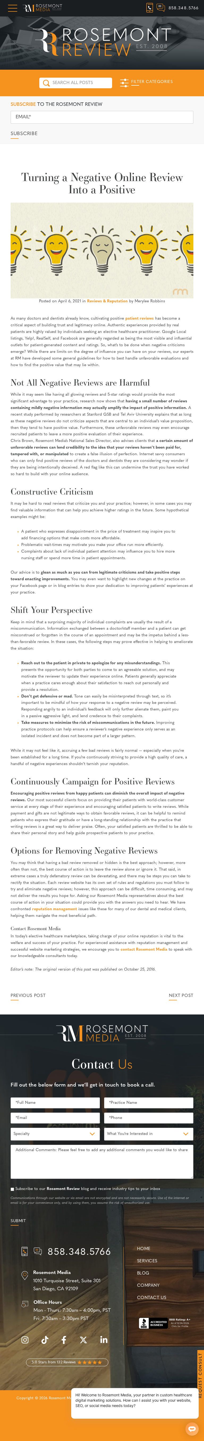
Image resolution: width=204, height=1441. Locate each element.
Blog (143, 1273)
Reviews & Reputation (107, 301)
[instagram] (28, 1343)
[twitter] (86, 1343)
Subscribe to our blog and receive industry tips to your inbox (87, 1189)
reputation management (54, 909)
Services (147, 1261)
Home (144, 1249)
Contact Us (151, 1298)
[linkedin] (106, 1343)
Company (148, 1286)
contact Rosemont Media (144, 950)
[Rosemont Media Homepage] (42, 8)
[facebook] (66, 1343)
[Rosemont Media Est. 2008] (102, 1034)
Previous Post (28, 996)
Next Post (181, 996)
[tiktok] (47, 1343)
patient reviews (139, 319)
